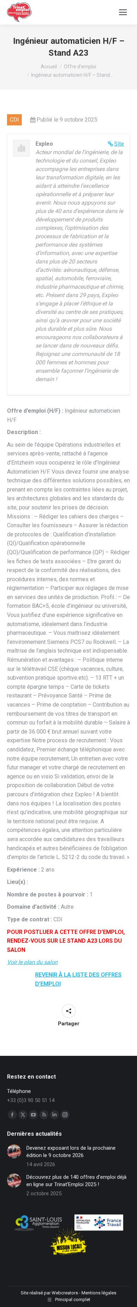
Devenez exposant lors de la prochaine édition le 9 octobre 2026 (71, 1151)
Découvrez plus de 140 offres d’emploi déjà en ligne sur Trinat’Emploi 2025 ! (76, 1181)
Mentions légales (98, 1292)
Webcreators (65, 1292)
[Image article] (14, 1151)
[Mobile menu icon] (123, 12)
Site (119, 143)
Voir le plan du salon (32, 962)
